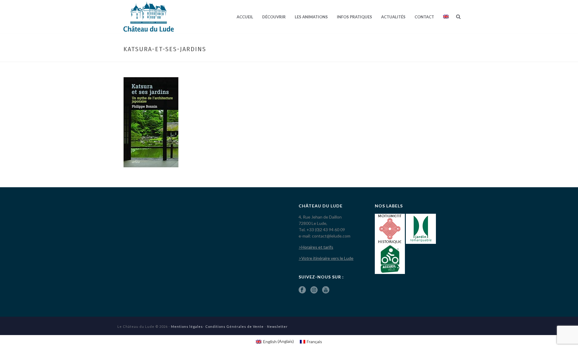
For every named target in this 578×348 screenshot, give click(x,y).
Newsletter (277, 326)
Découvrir (274, 16)
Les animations (311, 16)
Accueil (245, 16)
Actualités (393, 16)
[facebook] (302, 290)
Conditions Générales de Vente (234, 326)
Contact (424, 16)
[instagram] (314, 290)
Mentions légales (187, 326)
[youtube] (325, 290)
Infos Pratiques (354, 16)
